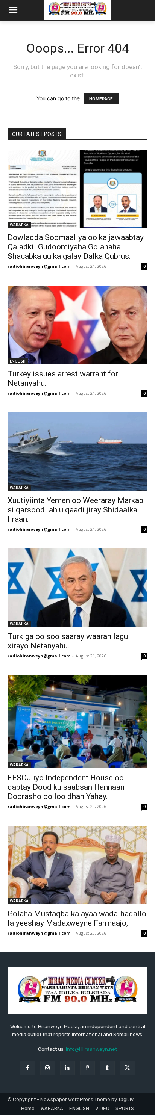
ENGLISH (18, 361)
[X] (127, 1068)
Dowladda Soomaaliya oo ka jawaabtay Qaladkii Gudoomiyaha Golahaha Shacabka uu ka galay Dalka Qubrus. (76, 247)
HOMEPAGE (101, 98)
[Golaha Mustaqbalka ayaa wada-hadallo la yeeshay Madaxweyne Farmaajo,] (77, 865)
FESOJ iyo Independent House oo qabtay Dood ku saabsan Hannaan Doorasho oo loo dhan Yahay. (66, 787)
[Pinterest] (87, 1068)
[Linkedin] (67, 1068)
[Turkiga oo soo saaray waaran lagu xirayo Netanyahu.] (77, 587)
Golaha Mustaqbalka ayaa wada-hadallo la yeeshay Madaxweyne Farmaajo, (77, 918)
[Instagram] (47, 1068)
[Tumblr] (107, 1068)
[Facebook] (27, 1068)
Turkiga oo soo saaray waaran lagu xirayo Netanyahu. (68, 641)
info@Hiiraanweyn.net (91, 1049)
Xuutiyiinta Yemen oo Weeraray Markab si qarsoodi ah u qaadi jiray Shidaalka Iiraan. (75, 510)
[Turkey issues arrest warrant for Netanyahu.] (77, 325)
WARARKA (19, 224)
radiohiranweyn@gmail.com (39, 266)
